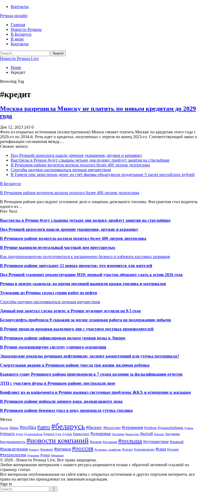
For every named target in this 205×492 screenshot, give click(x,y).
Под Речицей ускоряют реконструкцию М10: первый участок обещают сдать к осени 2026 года (91, 274)
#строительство (144, 449)
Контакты (20, 6)
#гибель (150, 427)
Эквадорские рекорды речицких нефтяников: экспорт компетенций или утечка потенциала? (89, 356)
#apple (4, 428)
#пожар (96, 442)
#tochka (28, 427)
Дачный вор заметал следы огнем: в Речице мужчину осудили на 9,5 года (70, 311)
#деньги (7, 433)
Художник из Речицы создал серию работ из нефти (48, 292)
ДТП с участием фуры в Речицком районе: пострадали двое (57, 383)
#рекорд (34, 449)
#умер (45, 455)
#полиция (110, 442)
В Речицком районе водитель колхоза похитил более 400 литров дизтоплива (80, 165)
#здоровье (100, 433)
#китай (146, 433)
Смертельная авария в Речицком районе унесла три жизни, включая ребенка (74, 365)
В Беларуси (21, 34)
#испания (118, 434)
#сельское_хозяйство (107, 449)
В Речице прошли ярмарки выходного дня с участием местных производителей (76, 329)
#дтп (58, 434)
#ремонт (46, 449)
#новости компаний (57, 440)
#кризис (159, 434)
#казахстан (132, 434)
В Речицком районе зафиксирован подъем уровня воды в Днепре (62, 338)
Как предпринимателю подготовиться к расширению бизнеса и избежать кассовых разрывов (85, 256)
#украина (33, 455)
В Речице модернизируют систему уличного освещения (53, 347)
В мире (17, 39)
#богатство (112, 427)
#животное (81, 434)
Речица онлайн (13, 15)
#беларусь (68, 426)
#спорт (127, 449)
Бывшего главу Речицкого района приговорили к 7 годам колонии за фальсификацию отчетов (91, 374)
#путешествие (156, 441)
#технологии (13, 454)
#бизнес (94, 427)
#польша (130, 440)
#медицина (172, 434)
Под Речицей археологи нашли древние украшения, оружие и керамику (76, 155)
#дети (19, 434)
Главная (18, 24)
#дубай (67, 434)
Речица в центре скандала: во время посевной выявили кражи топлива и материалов (83, 283)
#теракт (173, 449)
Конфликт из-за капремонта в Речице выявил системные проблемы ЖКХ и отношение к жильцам (95, 392)
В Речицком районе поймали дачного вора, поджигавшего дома (61, 401)
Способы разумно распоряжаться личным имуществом (61, 169)
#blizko (14, 428)
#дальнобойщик (170, 427)
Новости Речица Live (19, 58)
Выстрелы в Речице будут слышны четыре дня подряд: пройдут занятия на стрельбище (90, 160)
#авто (43, 427)
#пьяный (177, 442)
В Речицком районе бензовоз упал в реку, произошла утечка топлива (66, 410)
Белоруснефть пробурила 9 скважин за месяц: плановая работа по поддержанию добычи (85, 320)
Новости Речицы (26, 29)
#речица (62, 449)
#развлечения (14, 449)
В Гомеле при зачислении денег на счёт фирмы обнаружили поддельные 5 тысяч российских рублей (103, 174)
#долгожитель (33, 434)
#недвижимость (12, 442)
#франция (57, 455)
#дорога (49, 434)
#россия (82, 448)
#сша (161, 449)
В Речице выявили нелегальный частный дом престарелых (57, 247)
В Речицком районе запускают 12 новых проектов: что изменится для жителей (76, 265)
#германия (132, 427)
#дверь (188, 428)
